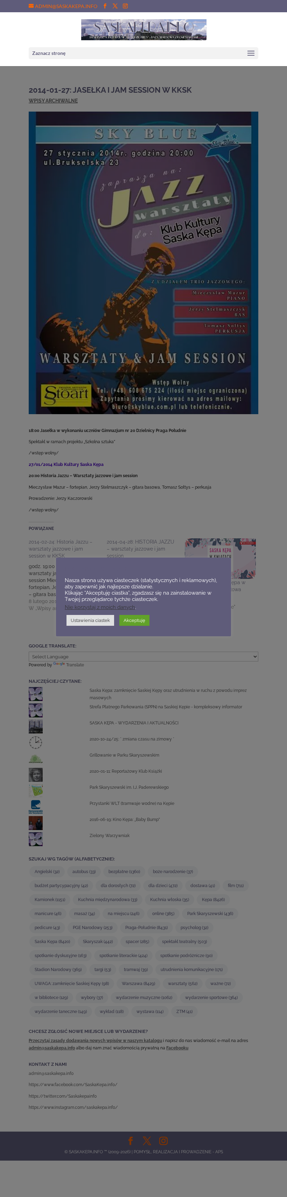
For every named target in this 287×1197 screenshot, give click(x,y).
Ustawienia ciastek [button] (90, 620)
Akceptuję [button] (134, 620)
